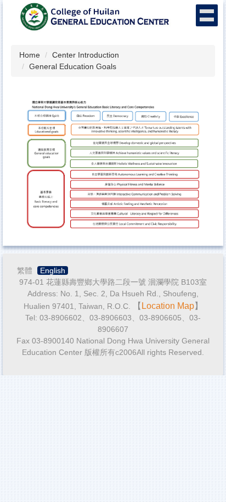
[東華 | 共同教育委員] (93, 16)
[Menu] (207, 15)
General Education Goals (72, 66)
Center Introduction (85, 54)
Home (29, 54)
